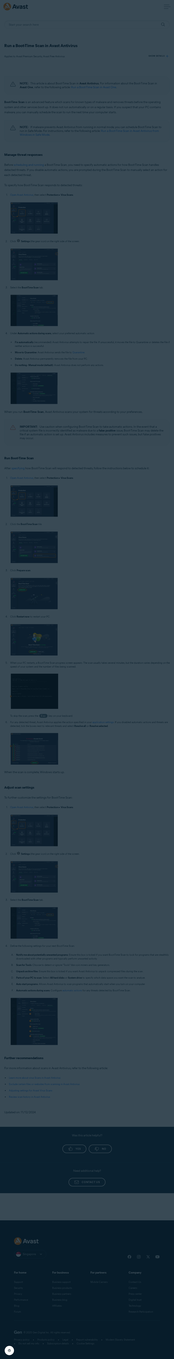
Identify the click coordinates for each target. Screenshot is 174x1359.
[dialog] (87, 679)
